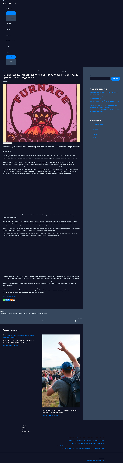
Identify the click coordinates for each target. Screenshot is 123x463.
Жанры (7, 46)
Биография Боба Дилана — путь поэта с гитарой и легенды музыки (86, 437)
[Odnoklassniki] (11, 300)
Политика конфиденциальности (95, 460)
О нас (7, 52)
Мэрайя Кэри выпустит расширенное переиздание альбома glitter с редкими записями (81, 446)
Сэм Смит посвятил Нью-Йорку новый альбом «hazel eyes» (88, 443)
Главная (8, 8)
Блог (11, 61)
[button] (11, 8)
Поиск (91, 75)
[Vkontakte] (9, 300)
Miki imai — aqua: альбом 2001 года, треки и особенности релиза (86, 440)
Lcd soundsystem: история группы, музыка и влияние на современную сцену (83, 448)
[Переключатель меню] (11, 13)
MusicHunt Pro (9, 3)
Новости (8, 23)
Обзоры (8, 29)
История (8, 35)
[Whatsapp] (4, 300)
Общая (12, 18)
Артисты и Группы (11, 40)
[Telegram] (6, 300)
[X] (14, 300)
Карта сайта (101, 459)
